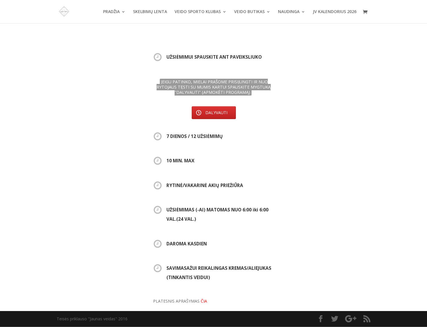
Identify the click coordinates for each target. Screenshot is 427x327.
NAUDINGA (288, 12)
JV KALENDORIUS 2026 (334, 12)
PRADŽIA (111, 12)
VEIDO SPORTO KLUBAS (198, 12)
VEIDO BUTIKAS (249, 12)
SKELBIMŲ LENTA (150, 12)
